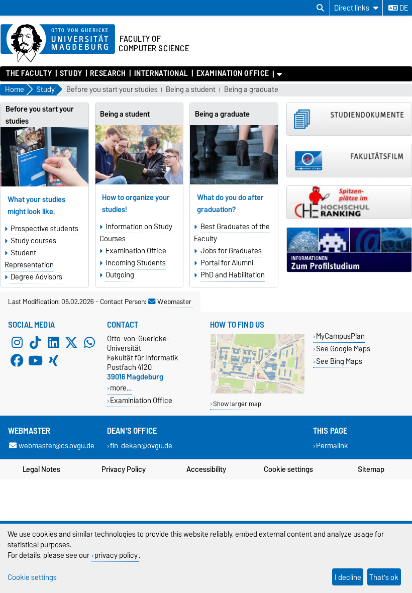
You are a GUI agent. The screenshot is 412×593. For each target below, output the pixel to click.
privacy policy (116, 555)
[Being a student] (139, 155)
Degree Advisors (36, 277)
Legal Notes (41, 469)
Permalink (332, 445)
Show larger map (237, 404)
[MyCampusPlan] (257, 391)
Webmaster (174, 301)
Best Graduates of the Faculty (231, 233)
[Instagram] (17, 343)
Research (108, 73)
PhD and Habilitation (232, 275)
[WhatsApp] (89, 343)
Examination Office (232, 73)
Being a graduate (251, 89)
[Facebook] (17, 361)
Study (71, 73)
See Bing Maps (339, 361)
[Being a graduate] (234, 155)
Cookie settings (288, 469)
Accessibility (206, 469)
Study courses (33, 241)
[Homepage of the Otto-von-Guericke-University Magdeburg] (58, 44)
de (403, 8)
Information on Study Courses (135, 233)
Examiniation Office (141, 400)
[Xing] (53, 361)
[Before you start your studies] (44, 157)
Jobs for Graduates (231, 251)
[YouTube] (35, 361)
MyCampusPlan (340, 336)
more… (121, 387)
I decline (348, 577)
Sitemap (371, 469)
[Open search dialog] (320, 8)
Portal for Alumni (226, 263)
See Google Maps (343, 348)
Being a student (191, 89)
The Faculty (29, 73)
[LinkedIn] (53, 343)
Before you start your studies (112, 89)
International (161, 73)
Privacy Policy (123, 469)
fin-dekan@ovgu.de (141, 445)
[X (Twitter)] (71, 343)
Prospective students (44, 229)
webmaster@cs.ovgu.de (56, 445)
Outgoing (120, 275)
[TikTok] (35, 343)
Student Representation (29, 259)
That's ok (383, 577)
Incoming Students (136, 263)
